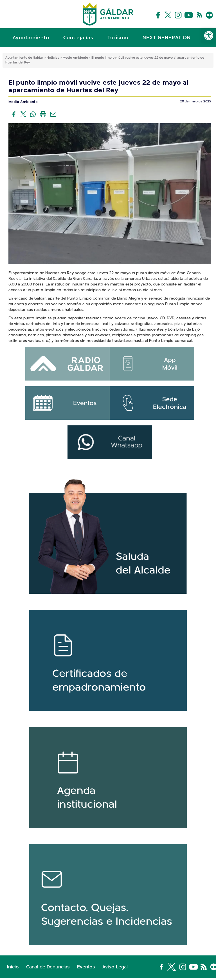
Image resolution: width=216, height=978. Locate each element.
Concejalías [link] (78, 38)
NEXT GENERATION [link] (167, 38)
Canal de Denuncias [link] (48, 967)
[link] (208, 35)
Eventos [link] (86, 967)
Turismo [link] (118, 38)
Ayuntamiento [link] (31, 38)
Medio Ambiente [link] (23, 102)
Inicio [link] (13, 967)
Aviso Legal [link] (115, 967)
